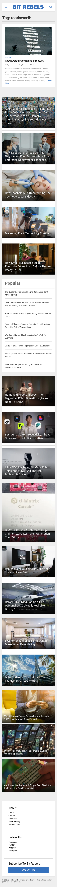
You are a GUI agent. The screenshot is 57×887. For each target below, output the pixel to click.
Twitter (11, 845)
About (11, 813)
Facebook (12, 842)
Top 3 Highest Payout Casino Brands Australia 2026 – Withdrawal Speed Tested (26, 718)
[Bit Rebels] (27, 9)
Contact (11, 816)
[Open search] (52, 6)
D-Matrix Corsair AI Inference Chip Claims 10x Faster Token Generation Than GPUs (27, 533)
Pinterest (12, 848)
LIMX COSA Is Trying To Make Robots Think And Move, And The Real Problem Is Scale (28, 471)
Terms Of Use (14, 824)
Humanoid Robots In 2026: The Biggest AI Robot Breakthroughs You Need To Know (27, 398)
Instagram (12, 851)
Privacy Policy (14, 821)
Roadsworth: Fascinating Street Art (24, 60)
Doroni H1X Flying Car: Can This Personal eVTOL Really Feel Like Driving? (25, 605)
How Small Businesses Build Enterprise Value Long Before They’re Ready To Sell (28, 266)
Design (8, 57)
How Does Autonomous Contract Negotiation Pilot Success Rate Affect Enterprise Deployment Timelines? (28, 156)
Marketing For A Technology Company (28, 233)
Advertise (12, 818)
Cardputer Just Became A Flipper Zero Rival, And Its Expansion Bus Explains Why (27, 787)
